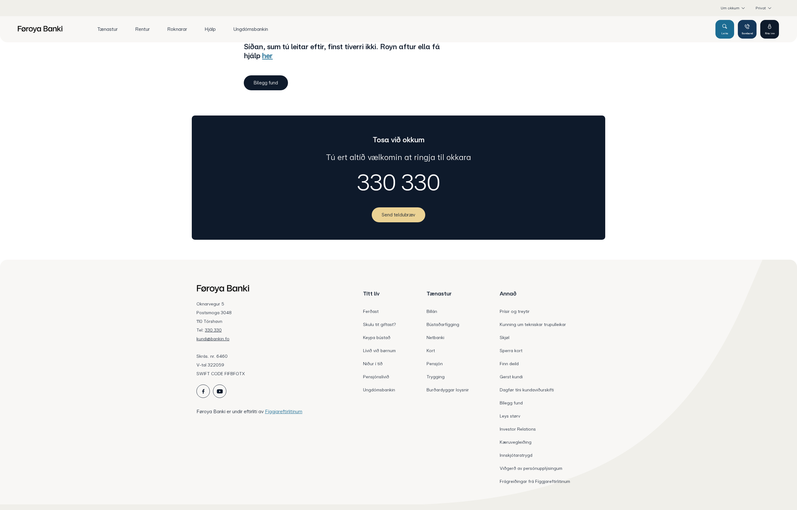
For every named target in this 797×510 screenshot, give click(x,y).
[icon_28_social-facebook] (203, 391)
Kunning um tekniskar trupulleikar (533, 324)
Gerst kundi (511, 376)
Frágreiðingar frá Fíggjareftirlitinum (535, 481)
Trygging (436, 376)
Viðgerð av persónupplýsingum (531, 468)
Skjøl (504, 337)
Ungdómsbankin (379, 389)
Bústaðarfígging (443, 324)
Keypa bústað (376, 337)
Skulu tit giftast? (379, 324)
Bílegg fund (511, 402)
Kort (431, 350)
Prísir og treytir (515, 311)
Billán (432, 311)
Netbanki (435, 337)
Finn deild (509, 363)
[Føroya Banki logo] (40, 29)
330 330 (398, 182)
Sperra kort (511, 350)
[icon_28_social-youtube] (219, 391)
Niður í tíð (373, 363)
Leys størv (510, 415)
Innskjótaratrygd (516, 455)
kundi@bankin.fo (212, 338)
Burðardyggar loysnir (448, 389)
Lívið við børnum (379, 350)
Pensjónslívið (376, 376)
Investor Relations (518, 429)
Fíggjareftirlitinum (283, 411)
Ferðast (371, 311)
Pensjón (435, 363)
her (267, 55)
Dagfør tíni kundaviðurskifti (527, 389)
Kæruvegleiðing (515, 442)
